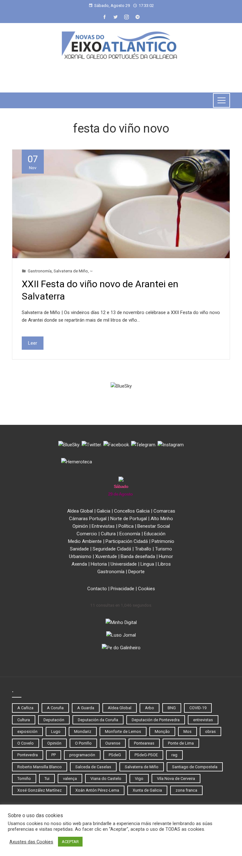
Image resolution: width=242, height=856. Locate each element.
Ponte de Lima (181, 743)
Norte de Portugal (128, 518)
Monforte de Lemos (123, 731)
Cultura (108, 534)
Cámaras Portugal (88, 518)
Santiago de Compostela (194, 766)
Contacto (97, 588)
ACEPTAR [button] (70, 841)
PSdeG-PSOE (146, 754)
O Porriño (83, 743)
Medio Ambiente (85, 541)
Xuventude (106, 556)
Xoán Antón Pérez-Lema (97, 790)
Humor (166, 556)
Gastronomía (40, 270)
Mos (187, 731)
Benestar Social (153, 526)
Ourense (112, 743)
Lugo (55, 731)
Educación (154, 534)
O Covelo (25, 743)
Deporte (136, 571)
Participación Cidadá (127, 541)
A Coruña (55, 707)
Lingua (147, 564)
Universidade (124, 564)
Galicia (103, 511)
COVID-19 (197, 707)
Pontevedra (27, 754)
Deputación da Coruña (98, 719)
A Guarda (85, 707)
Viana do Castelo (105, 778)
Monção (162, 731)
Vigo (139, 778)
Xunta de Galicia (147, 790)
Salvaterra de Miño (71, 270)
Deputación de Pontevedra (156, 719)
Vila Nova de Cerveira (176, 778)
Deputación (53, 719)
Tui (46, 778)
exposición (27, 731)
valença (70, 778)
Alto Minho (162, 518)
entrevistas (203, 719)
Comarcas (164, 511)
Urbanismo (80, 556)
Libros (164, 564)
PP (53, 754)
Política (126, 526)
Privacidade (122, 588)
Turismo (163, 549)
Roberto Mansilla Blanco (39, 766)
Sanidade (79, 549)
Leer (32, 343)
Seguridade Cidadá (112, 549)
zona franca (186, 790)
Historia (99, 564)
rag (174, 754)
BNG (172, 707)
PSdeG (115, 754)
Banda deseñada (138, 556)
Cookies (146, 588)
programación (82, 754)
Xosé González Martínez (39, 790)
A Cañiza (25, 707)
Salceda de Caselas (93, 766)
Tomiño (24, 778)
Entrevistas (103, 526)
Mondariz (82, 731)
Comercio (87, 534)
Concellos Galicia (132, 511)
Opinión (80, 526)
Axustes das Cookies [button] (31, 842)
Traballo (143, 549)
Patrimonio (163, 541)
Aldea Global (80, 511)
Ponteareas (144, 743)
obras (210, 731)
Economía (129, 534)
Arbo (149, 707)
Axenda (79, 564)
